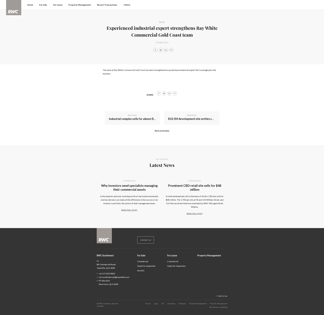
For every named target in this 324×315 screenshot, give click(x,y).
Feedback (182, 304)
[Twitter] (160, 50)
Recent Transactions (107, 5)
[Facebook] (155, 50)
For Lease (172, 255)
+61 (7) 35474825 (107, 273)
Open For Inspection (146, 266)
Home (30, 5)
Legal (156, 304)
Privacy (148, 304)
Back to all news (162, 130)
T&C (162, 304)
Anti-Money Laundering (218, 307)
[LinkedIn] (166, 50)
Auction (140, 270)
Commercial (142, 261)
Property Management (80, 5)
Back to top (222, 296)
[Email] (171, 50)
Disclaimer (171, 304)
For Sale (141, 255)
